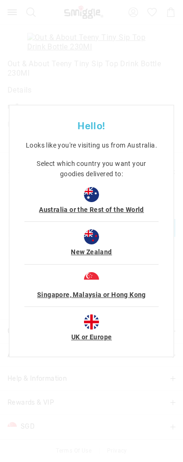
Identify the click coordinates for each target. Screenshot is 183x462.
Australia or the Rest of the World (91, 209)
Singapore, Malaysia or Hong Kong (91, 294)
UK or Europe (91, 337)
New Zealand (91, 252)
